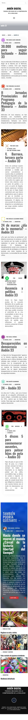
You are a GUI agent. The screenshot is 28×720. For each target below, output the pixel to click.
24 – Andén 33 (11, 387)
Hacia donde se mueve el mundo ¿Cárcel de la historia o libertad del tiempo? (14, 544)
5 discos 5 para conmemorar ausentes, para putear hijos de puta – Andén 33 (14, 446)
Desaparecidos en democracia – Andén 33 (14, 347)
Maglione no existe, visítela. (9, 632)
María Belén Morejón (15, 40)
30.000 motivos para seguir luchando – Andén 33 (14, 51)
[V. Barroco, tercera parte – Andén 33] (14, 138)
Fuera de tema (20, 531)
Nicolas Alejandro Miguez (16, 219)
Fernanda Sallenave (14, 86)
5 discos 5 (10, 432)
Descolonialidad (11, 284)
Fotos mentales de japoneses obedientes (13, 655)
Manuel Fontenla (15, 528)
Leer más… (13, 598)
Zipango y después (8, 652)
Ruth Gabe (15, 146)
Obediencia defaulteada (8, 678)
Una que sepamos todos (13, 150)
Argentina (17, 43)
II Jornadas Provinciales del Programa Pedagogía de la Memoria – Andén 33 (14, 101)
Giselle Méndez (13, 337)
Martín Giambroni (14, 381)
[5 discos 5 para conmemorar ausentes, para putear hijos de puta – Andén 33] (14, 418)
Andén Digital (14, 8)
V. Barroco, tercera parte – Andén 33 (14, 157)
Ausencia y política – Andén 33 (14, 291)
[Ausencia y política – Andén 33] (14, 270)
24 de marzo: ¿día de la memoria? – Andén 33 (14, 229)
